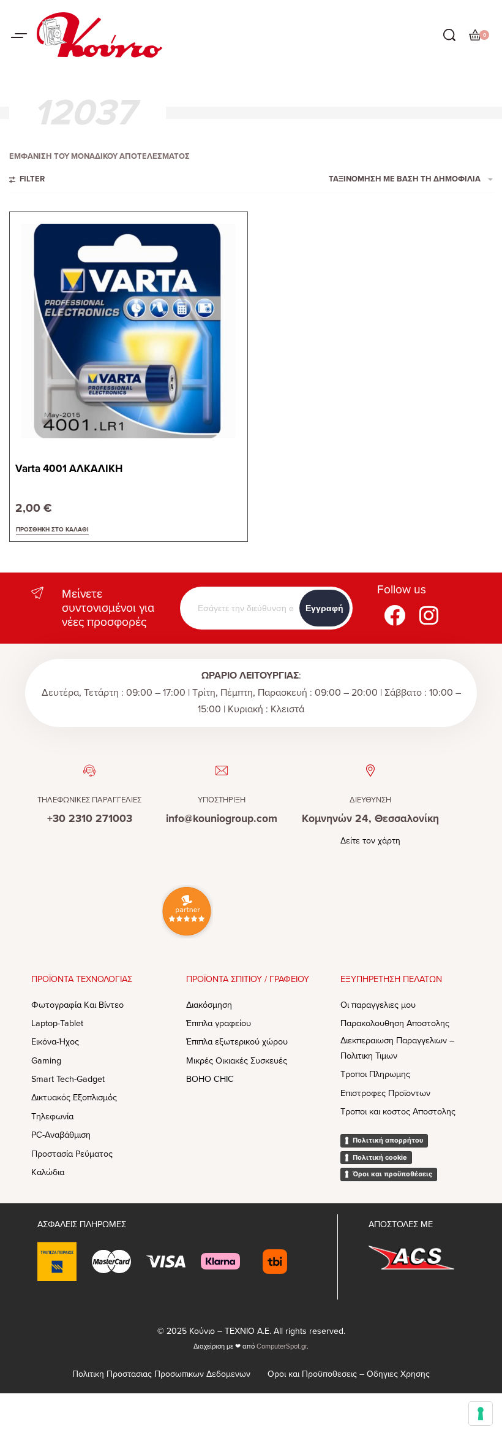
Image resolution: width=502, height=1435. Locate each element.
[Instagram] (428, 615)
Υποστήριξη (221, 800)
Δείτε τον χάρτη (370, 840)
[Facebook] (394, 615)
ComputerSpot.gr (282, 1346)
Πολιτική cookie (380, 1157)
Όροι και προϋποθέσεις (392, 1174)
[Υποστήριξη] (221, 770)
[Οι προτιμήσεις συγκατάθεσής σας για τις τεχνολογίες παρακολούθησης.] (480, 1413)
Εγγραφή (324, 608)
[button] (52, 530)
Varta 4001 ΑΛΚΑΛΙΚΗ (68, 468)
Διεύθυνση (370, 800)
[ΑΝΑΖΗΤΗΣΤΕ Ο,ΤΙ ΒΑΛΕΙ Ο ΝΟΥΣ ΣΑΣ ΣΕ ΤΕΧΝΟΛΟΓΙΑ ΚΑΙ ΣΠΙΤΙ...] (449, 35)
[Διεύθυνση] (370, 770)
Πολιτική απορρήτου (388, 1140)
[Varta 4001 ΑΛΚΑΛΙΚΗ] (128, 331)
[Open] (19, 35)
